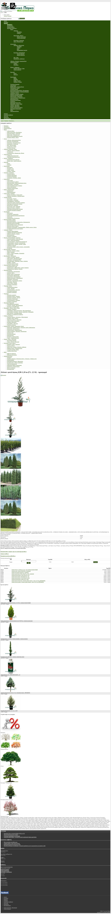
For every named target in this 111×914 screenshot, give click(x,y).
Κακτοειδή (6, 162)
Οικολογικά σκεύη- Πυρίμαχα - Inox (11, 265)
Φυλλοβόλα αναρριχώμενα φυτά (13, 157)
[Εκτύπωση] (3, 375)
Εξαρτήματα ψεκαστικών (12, 291)
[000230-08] (11, 452)
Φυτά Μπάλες (10, 167)
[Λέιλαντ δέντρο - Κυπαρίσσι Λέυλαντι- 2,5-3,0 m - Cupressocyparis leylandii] (11, 601)
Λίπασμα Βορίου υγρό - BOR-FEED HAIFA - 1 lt (10, 674)
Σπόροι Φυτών (7, 179)
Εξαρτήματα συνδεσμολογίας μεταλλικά (15, 209)
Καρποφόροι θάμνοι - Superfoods (13, 133)
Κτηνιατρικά (9, 248)
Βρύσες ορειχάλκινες (11, 367)
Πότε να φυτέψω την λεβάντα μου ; (11, 842)
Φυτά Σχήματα (7, 166)
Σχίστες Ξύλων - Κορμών (12, 283)
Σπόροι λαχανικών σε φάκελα (13, 181)
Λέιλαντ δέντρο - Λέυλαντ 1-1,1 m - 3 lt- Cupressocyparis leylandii (25, 569)
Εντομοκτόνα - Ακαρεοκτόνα (12, 214)
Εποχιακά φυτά (10, 151)
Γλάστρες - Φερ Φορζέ (8, 315)
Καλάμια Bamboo (10, 360)
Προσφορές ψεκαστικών (12, 292)
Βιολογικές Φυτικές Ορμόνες (13, 226)
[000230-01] (11, 468)
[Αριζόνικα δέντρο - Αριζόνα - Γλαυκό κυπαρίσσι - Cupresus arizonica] (11, 637)
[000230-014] (11, 437)
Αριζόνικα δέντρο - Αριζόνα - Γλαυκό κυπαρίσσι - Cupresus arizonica (14, 638)
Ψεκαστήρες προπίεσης (11, 295)
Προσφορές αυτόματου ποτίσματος (14, 210)
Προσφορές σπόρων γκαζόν (12, 188)
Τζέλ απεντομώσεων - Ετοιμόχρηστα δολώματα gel (17, 241)
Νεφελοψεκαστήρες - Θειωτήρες (13, 289)
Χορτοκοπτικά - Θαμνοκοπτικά (13, 275)
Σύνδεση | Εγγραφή (7, 16)
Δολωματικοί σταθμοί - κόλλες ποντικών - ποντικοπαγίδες (18, 246)
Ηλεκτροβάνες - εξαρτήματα (12, 200)
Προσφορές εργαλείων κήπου (13, 336)
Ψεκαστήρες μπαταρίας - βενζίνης (13, 297)
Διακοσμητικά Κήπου (8, 356)
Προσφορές (6, 125)
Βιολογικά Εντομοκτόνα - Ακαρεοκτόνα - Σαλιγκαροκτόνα (18, 222)
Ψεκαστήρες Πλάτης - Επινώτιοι (13, 296)
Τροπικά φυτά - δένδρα (11, 146)
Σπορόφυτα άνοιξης (11, 174)
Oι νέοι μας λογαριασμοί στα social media (12, 836)
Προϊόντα (6, 120)
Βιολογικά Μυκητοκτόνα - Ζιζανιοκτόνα (15, 224)
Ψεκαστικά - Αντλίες (8, 285)
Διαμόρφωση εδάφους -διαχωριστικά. (14, 365)
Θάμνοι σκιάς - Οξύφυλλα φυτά (13, 135)
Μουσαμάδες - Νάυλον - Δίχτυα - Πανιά (12, 308)
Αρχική (2, 120)
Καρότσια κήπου (10, 335)
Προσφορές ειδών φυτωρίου (12, 263)
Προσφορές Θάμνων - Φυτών (13, 137)
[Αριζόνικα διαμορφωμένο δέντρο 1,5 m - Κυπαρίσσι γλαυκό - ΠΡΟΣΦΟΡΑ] (11, 691)
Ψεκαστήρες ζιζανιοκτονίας (12, 298)
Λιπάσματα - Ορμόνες (8, 230)
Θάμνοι (5, 129)
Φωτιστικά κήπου (10, 369)
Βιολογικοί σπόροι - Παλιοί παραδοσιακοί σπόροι (16, 183)
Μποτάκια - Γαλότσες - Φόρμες (13, 250)
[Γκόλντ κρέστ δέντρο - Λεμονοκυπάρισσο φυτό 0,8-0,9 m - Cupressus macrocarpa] (11, 619)
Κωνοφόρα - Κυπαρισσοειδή (12, 141)
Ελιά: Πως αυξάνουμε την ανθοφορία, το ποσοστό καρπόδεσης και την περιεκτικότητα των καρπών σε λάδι (24, 845)
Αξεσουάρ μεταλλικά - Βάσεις (13, 349)
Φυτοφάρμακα (7, 211)
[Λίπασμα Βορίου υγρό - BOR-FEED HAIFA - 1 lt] (11, 673)
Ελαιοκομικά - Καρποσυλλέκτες (13, 328)
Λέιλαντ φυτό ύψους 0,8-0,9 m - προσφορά (20, 572)
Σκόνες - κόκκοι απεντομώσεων (13, 240)
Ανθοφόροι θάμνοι (10, 131)
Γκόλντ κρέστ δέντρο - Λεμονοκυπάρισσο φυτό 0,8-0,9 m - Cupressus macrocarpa (17, 620)
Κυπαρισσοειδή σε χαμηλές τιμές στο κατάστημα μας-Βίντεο (13, 551)
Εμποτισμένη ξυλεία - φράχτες (10, 343)
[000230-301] (11, 421)
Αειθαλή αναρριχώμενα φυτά (12, 155)
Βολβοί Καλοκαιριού (11, 192)
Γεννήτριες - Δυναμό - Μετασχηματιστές (15, 305)
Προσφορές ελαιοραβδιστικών (13, 306)
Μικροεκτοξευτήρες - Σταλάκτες (13, 207)
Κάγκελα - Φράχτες (11, 345)
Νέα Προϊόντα (7, 127)
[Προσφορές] (11, 731)
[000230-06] (11, 515)
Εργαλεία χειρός (10, 332)
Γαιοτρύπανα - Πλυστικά (12, 282)
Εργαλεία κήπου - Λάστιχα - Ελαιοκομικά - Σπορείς (14, 326)
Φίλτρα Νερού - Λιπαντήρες (12, 205)
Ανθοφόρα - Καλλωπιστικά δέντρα (14, 140)
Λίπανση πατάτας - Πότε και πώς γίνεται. (12, 843)
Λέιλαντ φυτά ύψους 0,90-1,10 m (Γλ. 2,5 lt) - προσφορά (23, 573)
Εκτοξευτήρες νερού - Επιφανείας (13, 206)
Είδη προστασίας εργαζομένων (10, 249)
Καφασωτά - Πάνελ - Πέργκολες (13, 344)
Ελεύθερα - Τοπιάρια (11, 171)
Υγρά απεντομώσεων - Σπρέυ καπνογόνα (15, 239)
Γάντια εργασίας (10, 254)
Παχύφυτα (9, 164)
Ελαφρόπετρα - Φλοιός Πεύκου (13, 366)
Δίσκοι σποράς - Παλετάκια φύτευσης (14, 258)
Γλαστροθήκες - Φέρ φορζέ (12, 323)
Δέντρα (5, 138)
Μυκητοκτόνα (10, 213)
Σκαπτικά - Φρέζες (10, 272)
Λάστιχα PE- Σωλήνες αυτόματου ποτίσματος (16, 202)
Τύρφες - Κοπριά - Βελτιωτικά (13, 341)
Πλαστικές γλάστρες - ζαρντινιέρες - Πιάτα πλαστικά (17, 317)
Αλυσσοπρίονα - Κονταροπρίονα (13, 271)
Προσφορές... (11, 120)
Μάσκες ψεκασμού (11, 252)
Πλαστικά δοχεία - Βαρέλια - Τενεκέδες (15, 269)
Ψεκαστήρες (6, 293)
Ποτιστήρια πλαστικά (11, 334)
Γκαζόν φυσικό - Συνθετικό (9, 193)
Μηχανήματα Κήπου (8, 270)
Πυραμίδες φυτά (10, 168)
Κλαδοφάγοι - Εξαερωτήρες (12, 279)
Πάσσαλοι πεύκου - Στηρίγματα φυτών (14, 348)
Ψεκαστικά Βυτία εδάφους (12, 287)
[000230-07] (11, 530)
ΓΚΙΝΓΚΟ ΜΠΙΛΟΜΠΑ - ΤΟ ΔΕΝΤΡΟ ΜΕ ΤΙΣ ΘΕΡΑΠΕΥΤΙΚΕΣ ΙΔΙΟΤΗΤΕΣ (20, 837)
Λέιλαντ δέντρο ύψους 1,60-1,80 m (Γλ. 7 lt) (20, 576)
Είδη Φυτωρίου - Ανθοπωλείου (10, 256)
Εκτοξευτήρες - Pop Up (11, 198)
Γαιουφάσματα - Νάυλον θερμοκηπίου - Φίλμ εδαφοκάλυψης (19, 310)
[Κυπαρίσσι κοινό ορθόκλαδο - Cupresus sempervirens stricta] (11, 655)
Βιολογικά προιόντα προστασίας (13, 223)
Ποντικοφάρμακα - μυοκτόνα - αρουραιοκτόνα (16, 243)
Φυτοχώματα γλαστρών (11, 340)
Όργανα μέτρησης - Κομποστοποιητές (14, 330)
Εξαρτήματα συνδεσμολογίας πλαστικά (14, 203)
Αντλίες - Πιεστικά (10, 288)
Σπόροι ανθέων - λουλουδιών (13, 184)
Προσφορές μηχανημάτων (12, 284)
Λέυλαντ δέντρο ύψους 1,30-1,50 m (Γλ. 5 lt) (20, 575)
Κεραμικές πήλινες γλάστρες (12, 318)
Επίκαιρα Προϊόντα (7, 128)
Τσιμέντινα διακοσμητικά (12, 364)
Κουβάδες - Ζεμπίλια (11, 262)
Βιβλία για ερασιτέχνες (11, 353)
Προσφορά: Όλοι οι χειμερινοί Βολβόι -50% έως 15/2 (14, 833)
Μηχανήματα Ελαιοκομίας (9, 302)
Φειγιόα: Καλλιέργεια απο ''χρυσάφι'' (11, 834)
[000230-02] (11, 484)
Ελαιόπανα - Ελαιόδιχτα (11, 309)
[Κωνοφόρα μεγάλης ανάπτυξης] (11, 798)
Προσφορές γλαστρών (11, 325)
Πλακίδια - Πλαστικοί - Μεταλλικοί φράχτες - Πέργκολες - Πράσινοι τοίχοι (22, 358)
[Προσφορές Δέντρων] (11, 815)
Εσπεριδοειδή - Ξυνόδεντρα (12, 144)
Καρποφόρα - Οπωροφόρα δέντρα (13, 142)
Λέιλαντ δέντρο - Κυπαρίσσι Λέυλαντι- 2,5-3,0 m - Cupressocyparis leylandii (16, 602)
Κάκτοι (8, 163)
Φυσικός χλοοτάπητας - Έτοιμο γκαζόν (14, 194)
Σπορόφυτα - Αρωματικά (9, 172)
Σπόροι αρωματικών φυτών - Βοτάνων (14, 185)
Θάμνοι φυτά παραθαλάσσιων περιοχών (14, 136)
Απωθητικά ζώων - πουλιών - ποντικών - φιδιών (16, 244)
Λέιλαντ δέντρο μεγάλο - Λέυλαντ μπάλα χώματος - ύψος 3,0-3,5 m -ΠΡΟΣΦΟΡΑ (28, 582)
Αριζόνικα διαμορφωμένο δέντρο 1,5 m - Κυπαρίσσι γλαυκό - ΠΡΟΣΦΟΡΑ (15, 692)
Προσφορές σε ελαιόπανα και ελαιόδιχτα (15, 314)
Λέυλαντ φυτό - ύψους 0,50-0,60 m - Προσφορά (21, 571)
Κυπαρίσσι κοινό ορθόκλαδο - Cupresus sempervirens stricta (12, 656)
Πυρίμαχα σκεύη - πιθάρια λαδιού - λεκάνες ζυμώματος (18, 267)
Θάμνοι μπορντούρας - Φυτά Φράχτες (14, 132)
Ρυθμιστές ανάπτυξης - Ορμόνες (13, 233)
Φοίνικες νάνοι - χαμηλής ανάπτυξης (14, 161)
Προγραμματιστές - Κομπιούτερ (13, 201)
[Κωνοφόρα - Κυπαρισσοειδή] (11, 781)
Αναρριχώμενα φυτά (8, 154)
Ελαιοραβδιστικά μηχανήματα (13, 304)
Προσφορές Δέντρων (11, 148)
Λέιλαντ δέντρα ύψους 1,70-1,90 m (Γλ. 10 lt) (21, 578)
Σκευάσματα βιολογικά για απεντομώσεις (15, 228)
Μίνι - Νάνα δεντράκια (11, 145)
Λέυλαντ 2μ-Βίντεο (5, 553)
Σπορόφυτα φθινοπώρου (12, 175)
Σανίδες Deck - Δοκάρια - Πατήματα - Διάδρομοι (16, 347)
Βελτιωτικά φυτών (10, 235)
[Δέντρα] (11, 764)
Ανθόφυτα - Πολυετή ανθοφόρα (13, 150)
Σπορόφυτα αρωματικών (12, 176)
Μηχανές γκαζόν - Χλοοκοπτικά (13, 274)
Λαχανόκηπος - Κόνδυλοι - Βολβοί (14, 177)
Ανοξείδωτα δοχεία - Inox (12, 266)
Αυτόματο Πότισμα (7, 197)
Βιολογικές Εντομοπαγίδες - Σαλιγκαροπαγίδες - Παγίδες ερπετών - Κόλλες (22, 227)
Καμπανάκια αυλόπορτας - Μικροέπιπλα (15, 361)
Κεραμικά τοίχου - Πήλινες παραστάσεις (15, 362)
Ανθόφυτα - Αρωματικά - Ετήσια (10, 149)
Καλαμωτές (9, 357)
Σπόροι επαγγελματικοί (11, 187)
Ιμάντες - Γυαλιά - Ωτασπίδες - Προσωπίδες (15, 253)
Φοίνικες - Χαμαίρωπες (8, 158)
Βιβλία (5, 352)
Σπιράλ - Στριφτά (10, 170)
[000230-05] (11, 499)
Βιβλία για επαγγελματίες (12, 354)
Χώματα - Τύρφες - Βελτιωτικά (10, 339)
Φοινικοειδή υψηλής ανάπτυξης (13, 159)
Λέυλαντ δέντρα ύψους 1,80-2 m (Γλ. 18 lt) (20, 579)
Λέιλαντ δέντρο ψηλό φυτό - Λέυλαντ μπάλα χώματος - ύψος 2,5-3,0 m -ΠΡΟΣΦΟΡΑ (28, 580)
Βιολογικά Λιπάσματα (11, 220)
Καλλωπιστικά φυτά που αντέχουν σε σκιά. (12, 844)
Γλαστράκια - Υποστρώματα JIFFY (14, 259)
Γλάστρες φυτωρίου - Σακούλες (13, 257)
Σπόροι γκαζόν (10, 180)
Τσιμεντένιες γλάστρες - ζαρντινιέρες (14, 319)
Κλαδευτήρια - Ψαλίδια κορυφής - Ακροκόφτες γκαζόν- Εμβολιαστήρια (21, 327)
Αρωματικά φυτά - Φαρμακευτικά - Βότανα (15, 153)
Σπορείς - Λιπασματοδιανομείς (13, 338)
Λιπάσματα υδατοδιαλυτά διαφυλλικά (14, 232)
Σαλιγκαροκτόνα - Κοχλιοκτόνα (13, 218)
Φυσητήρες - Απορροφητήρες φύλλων (14, 280)
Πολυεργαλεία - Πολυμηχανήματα (13, 276)
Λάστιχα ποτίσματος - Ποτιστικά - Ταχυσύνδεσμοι (16, 331)
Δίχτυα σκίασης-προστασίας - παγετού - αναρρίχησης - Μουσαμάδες (20, 312)
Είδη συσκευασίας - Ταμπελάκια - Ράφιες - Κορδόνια (17, 261)
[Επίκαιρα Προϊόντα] (11, 748)
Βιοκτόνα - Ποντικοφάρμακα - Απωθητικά (12, 237)
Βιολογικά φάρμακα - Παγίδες (10, 219)
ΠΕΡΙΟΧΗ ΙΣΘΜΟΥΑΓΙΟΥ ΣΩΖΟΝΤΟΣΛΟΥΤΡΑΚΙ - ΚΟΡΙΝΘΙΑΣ (6, 871)
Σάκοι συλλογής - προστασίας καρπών (14, 313)
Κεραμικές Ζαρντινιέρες (11, 322)
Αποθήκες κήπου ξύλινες (12, 351)
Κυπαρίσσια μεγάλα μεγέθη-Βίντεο (8, 556)
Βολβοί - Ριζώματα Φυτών (9, 189)
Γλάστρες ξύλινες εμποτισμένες (13, 321)
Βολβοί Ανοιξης (10, 190)
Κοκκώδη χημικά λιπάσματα (12, 231)
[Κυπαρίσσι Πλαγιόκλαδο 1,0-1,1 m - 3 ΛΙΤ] (11, 709)
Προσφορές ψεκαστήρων (12, 301)
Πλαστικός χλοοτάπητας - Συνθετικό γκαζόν (15, 196)
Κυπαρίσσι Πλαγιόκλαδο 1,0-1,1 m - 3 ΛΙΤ (9, 710)
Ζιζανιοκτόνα (9, 216)
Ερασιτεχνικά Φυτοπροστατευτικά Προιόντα (15, 215)
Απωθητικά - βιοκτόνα (11, 245)
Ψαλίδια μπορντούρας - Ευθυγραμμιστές (15, 278)
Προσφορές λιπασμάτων (12, 236)
